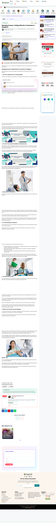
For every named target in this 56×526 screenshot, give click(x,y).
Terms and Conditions (33, 505)
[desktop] (19, 159)
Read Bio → (9, 405)
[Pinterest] (29, 476)
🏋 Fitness (17, 1)
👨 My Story (3, 494)
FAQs (23, 505)
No (21, 418)
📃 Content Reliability (5, 496)
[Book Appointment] (19, 136)
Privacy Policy (27, 505)
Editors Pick (47, 16)
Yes (17, 418)
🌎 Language (44, 1)
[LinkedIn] (31, 476)
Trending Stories (42, 16)
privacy (26, 487)
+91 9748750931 (21, 497)
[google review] (47, 496)
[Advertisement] (19, 101)
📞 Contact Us (4, 495)
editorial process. (15, 401)
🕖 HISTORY (11, 386)
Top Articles (52, 16)
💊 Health (37, 1)
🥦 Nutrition (24, 1)
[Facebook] (24, 476)
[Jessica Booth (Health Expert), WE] (9, 396)
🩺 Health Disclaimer (19, 389)
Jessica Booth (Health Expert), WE (17, 395)
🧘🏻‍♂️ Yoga (31, 1)
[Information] (11, 36)
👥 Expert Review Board (5, 499)
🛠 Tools (11, 1)
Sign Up (37, 485)
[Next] (54, 7)
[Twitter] (26, 476)
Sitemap (21, 505)
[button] (15, 4)
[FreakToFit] (5, 3)
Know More (33, 392)
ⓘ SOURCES (5, 386)
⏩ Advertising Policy (5, 500)
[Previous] (3, 7)
